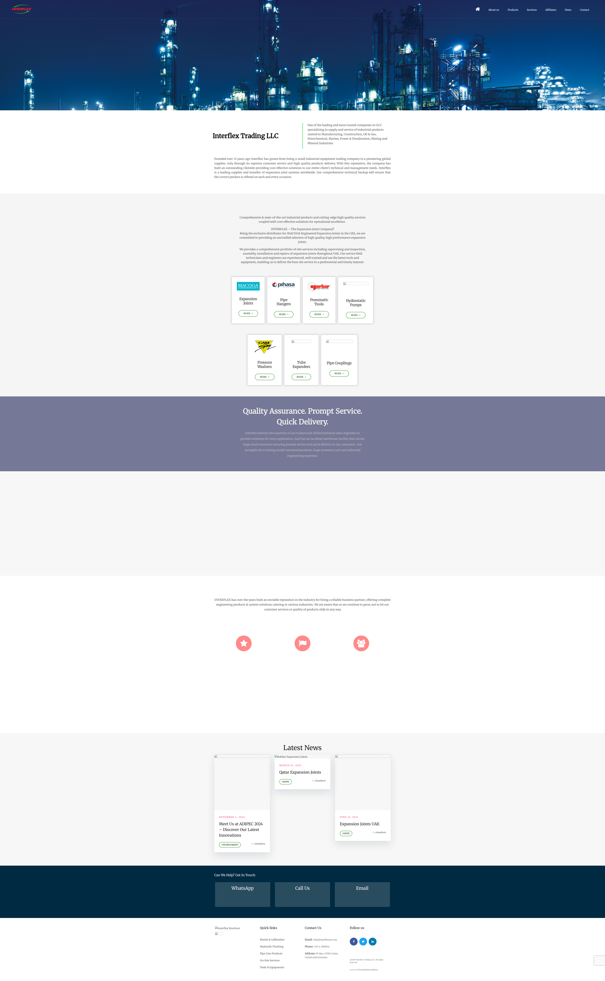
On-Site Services (270, 960)
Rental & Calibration (272, 939)
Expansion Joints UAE (359, 823)
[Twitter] (363, 942)
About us (493, 9)
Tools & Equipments (272, 967)
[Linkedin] (373, 942)
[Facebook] (354, 942)
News (568, 9)
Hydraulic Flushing (272, 946)
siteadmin (259, 843)
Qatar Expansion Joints (300, 772)
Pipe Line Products (271, 953)
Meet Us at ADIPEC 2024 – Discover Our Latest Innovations (241, 829)
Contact (584, 9)
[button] (248, 313)
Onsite (285, 782)
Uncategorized (230, 845)
